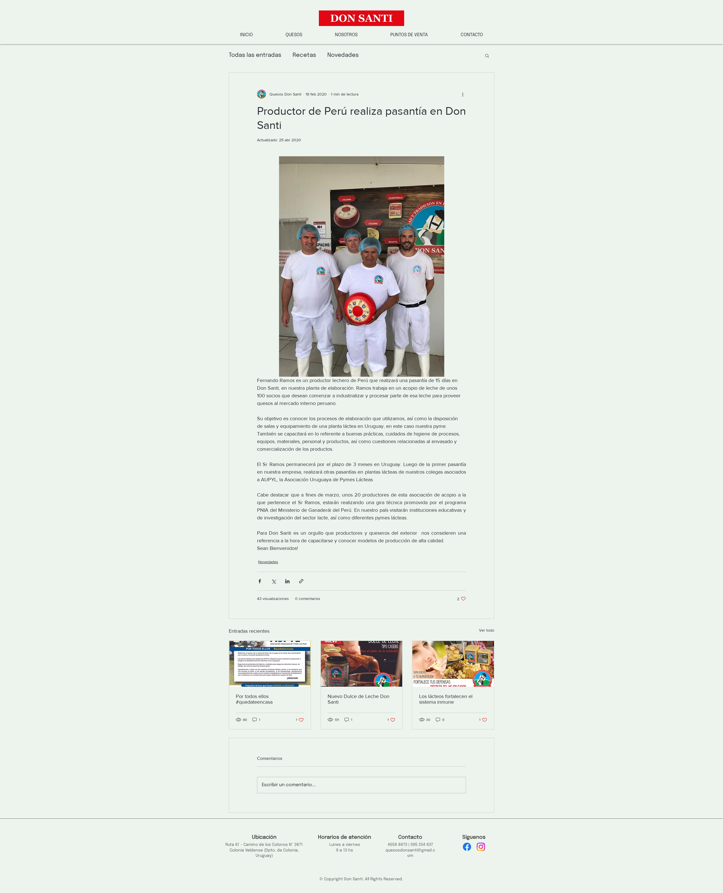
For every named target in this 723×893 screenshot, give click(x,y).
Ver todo (486, 630)
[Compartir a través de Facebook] (259, 581)
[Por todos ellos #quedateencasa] (270, 664)
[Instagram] (480, 846)
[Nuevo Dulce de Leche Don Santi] (361, 664)
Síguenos (473, 837)
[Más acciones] (462, 94)
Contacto (410, 837)
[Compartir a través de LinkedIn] (287, 581)
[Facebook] (466, 846)
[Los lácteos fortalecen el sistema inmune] (453, 664)
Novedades (343, 55)
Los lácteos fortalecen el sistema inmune (445, 699)
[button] (346, 35)
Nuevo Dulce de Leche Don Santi (358, 699)
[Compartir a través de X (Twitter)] (273, 581)
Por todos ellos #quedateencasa (254, 699)
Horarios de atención (344, 837)
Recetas (304, 55)
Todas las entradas (255, 55)
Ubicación (264, 837)
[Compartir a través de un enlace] (301, 581)
